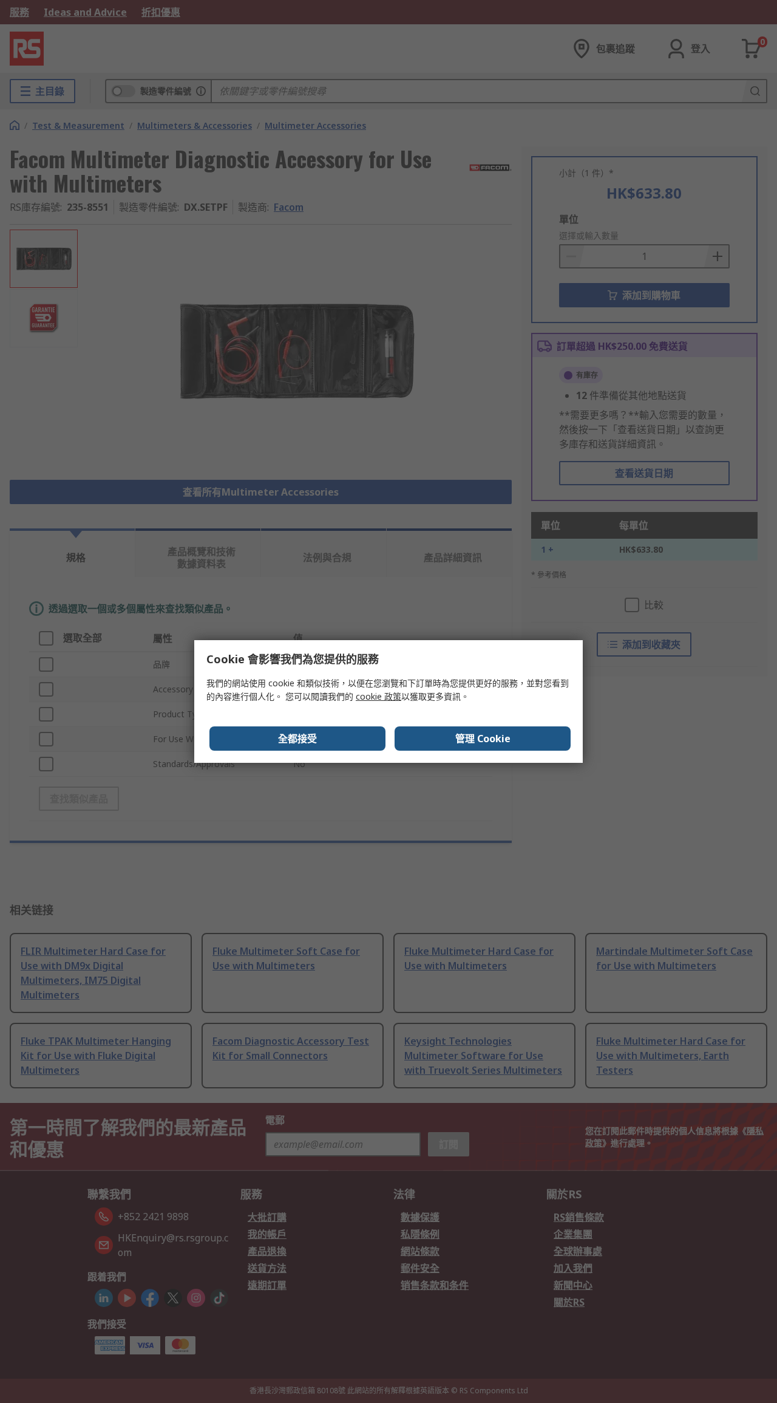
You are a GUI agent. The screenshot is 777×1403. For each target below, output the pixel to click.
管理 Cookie (483, 738)
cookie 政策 (378, 696)
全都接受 (297, 738)
